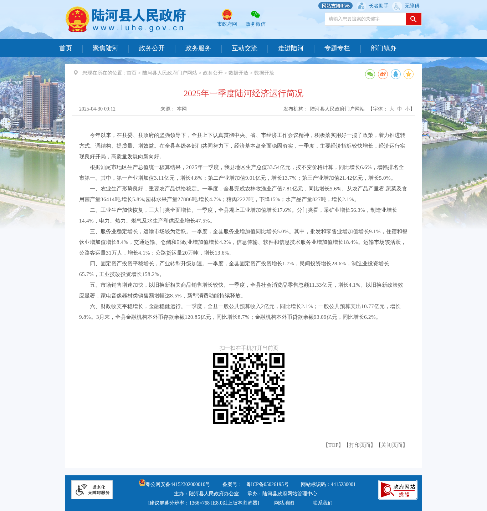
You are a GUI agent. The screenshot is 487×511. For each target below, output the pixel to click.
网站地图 (284, 503)
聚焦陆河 (105, 48)
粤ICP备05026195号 (267, 484)
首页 (65, 48)
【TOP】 (333, 445)
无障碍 (412, 6)
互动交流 (244, 48)
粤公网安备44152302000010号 (177, 484)
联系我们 (323, 503)
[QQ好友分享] (396, 74)
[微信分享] (370, 74)
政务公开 (152, 48)
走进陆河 (291, 48)
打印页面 (359, 445)
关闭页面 (392, 445)
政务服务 (198, 48)
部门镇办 (383, 48)
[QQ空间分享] (409, 74)
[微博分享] (383, 74)
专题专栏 (337, 48)
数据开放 (238, 73)
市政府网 (227, 24)
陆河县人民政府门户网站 (169, 73)
